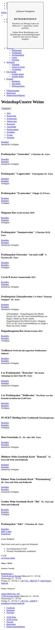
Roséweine (11, 116)
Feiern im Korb (18, 67)
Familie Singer (18, 74)
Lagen (14, 57)
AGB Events (11, 619)
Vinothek (15, 65)
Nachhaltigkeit (18, 55)
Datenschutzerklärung (15, 95)
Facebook (10, 608)
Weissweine (12, 121)
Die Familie (11, 72)
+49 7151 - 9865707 (29, 581)
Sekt (9, 113)
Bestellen (5, 142)
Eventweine (12, 119)
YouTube (10, 612)
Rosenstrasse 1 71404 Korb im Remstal (11, 575)
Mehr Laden (6, 531)
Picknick (15, 60)
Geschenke (11, 127)
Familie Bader (18, 76)
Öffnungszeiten (18, 86)
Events (10, 135)
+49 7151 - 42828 (27, 601)
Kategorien (6, 109)
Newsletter (16, 84)
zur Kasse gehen (8, 558)
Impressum (11, 93)
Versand (9, 622)
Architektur (16, 69)
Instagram (10, 610)
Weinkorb (10, 62)
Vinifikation (17, 53)
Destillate (11, 132)
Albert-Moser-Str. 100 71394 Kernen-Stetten (10, 595)
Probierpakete (12, 129)
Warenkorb (5, 534)
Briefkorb (16, 81)
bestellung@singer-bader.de (12, 603)
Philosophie (17, 50)
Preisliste (10, 137)
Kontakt (9, 79)
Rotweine (11, 124)
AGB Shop (11, 617)
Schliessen (25, 6)
